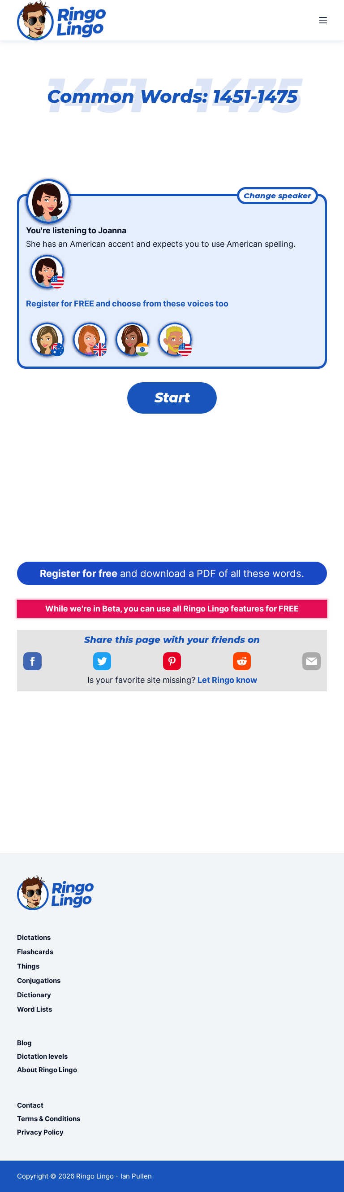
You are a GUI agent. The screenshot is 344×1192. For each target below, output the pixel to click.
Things (28, 966)
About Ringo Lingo (47, 1069)
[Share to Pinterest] (172, 661)
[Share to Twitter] (102, 661)
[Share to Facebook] (32, 661)
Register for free (78, 573)
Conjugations (38, 980)
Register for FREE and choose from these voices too (127, 303)
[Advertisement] (172, 490)
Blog (24, 1043)
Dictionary (34, 995)
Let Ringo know (227, 680)
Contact (30, 1105)
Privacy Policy (40, 1132)
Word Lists (34, 1009)
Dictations (34, 937)
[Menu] (323, 20)
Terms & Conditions (48, 1118)
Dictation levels (42, 1056)
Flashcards (35, 951)
